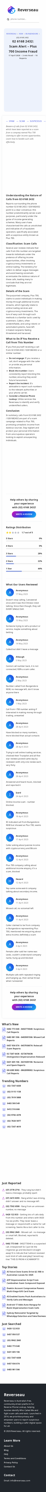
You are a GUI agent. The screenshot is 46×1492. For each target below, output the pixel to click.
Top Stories (9, 1267)
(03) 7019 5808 (14, 1097)
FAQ (6, 1454)
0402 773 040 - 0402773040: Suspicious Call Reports (25, 1030)
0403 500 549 (13, 1103)
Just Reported (11, 1183)
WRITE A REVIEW (24, 514)
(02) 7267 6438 (14, 1085)
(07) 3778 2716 (13, 1189)
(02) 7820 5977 (14, 1121)
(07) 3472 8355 (13, 1198)
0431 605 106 (13, 1352)
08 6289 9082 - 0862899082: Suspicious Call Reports (25, 1072)
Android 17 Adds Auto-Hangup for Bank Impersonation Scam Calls (24, 1306)
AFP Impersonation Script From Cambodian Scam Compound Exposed (26, 1282)
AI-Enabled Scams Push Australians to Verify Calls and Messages (26, 1298)
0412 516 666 (13, 1109)
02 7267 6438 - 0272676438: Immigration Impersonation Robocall (26, 1055)
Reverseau (28, 9)
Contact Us (9, 1466)
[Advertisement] (23, 85)
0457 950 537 (13, 1334)
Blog (6, 1450)
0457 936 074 (13, 1363)
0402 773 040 (12, 1243)
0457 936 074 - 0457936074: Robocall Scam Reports (24, 1047)
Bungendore (32, 34)
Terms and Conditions (15, 1458)
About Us (8, 1446)
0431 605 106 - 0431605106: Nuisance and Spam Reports (25, 1064)
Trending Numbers (15, 1081)
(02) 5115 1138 (14, 1091)
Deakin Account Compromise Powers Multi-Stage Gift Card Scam (25, 1290)
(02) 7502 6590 (13, 1206)
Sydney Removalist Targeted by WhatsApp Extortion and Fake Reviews (26, 1314)
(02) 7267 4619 (14, 1126)
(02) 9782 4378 (14, 1115)
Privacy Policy (11, 1462)
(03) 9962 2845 (13, 1232)
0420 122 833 (12, 1214)
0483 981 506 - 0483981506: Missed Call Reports (26, 1039)
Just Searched (11, 1324)
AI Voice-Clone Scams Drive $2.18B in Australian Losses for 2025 (25, 1273)
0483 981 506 (13, 1369)
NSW (21, 34)
